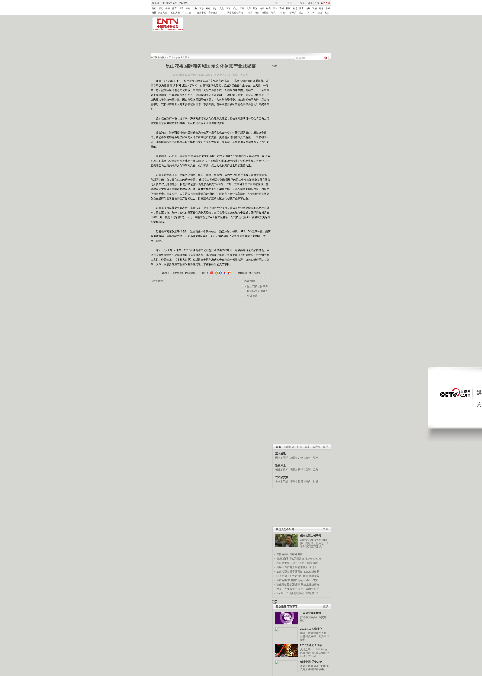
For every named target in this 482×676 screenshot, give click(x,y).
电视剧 (265, 12)
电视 (154, 12)
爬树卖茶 (314, 575)
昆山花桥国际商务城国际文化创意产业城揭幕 (257, 291)
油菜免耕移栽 (311, 571)
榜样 (300, 469)
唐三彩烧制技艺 (310, 588)
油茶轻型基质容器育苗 (289, 571)
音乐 (201, 8)
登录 (302, 3)
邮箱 (321, 8)
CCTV (311, 12)
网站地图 (183, 3)
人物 (300, 457)
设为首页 (325, 3)
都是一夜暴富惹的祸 (288, 588)
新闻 (161, 8)
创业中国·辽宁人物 (311, 661)
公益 (235, 8)
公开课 (292, 12)
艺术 (228, 8)
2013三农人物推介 (311, 628)
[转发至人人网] (220, 272)
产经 (242, 8)
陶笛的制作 (311, 593)
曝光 (315, 457)
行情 (300, 481)
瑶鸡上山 (314, 567)
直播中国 (201, 12)
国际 (285, 457)
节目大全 (186, 12)
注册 (310, 3)
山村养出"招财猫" (286, 580)
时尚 (268, 8)
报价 (308, 481)
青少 (215, 8)
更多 (325, 529)
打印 (165, 272)
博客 (301, 8)
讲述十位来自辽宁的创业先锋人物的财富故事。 (314, 668)
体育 (174, 8)
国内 (278, 457)
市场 (293, 481)
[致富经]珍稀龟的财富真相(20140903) (298, 558)
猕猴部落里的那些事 (288, 584)
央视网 (155, 3)
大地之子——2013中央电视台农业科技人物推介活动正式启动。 (314, 653)
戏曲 (194, 8)
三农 (275, 8)
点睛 (308, 469)
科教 (208, 8)
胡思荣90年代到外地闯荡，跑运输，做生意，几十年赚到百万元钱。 (314, 543)
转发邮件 (190, 272)
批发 (315, 481)
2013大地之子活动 (311, 645)
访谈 (314, 8)
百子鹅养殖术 (310, 562)
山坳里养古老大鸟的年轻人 (292, 567)
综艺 (181, 8)
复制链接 (177, 272)
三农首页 (289, 446)
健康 (262, 8)
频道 (320, 12)
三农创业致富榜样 (310, 612)
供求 (278, 481)
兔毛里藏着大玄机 (308, 580)
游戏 (328, 8)
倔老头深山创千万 (310, 535)
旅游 (255, 8)
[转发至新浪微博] (229, 272)
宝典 (315, 469)
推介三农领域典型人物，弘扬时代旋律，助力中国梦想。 (314, 636)
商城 (281, 8)
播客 (301, 12)
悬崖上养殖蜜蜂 (310, 584)
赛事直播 (212, 12)
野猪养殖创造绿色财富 (289, 554)
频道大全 (162, 12)
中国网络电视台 (169, 3)
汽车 (248, 8)
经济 (167, 8)
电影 (257, 12)
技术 (285, 469)
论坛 (308, 8)
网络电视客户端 (235, 12)
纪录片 (274, 12)
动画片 (283, 12)
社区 (288, 8)
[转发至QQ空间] (216, 272)
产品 (285, 481)
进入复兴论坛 (222, 74)
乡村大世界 (181, 57)
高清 (250, 12)
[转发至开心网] (211, 272)
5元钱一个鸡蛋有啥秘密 (290, 593)
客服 (317, 3)
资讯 (293, 469)
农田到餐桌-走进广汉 (288, 562)
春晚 (188, 8)
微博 (295, 8)
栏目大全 (175, 12)
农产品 (316, 446)
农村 (308, 457)
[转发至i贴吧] (224, 272)
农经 (293, 457)
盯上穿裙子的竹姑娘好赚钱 (292, 575)
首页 (154, 8)
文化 (222, 8)
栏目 (327, 12)
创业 (278, 469)
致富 (307, 446)
